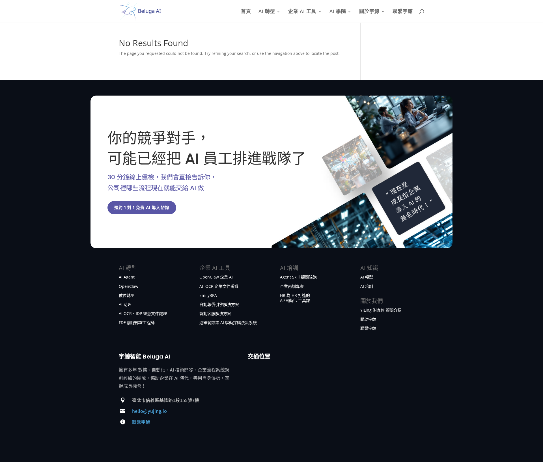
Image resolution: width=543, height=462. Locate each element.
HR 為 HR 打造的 (295, 295)
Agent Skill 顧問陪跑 (298, 277)
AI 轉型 (266, 11)
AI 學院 (337, 11)
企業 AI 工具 (302, 11)
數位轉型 (127, 295)
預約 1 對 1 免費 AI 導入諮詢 (141, 207)
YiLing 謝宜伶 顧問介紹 (381, 310)
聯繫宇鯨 (403, 11)
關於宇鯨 (369, 11)
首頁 (246, 11)
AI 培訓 (366, 286)
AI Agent (127, 277)
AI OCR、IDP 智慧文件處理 (143, 313)
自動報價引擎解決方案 (219, 304)
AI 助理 (125, 304)
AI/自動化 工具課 (295, 300)
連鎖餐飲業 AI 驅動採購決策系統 (228, 322)
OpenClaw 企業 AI (216, 277)
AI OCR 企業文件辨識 (218, 286)
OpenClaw (128, 286)
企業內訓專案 (292, 286)
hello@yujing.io (149, 410)
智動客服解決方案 (215, 313)
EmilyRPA (208, 295)
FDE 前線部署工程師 (137, 322)
